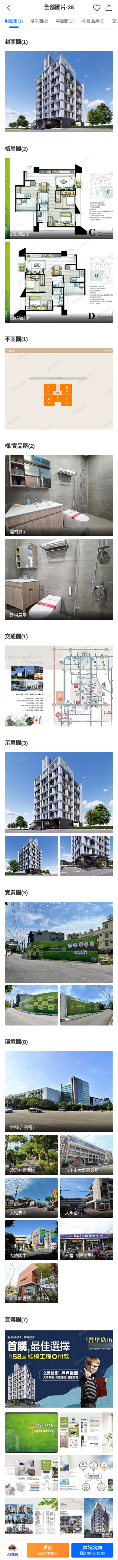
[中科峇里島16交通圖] (59, 686)
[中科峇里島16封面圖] (59, 91)
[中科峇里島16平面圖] (59, 389)
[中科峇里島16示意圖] (59, 792)
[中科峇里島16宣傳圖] (59, 1369)
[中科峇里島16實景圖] (59, 942)
